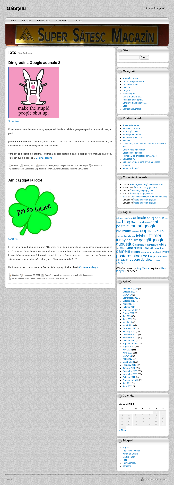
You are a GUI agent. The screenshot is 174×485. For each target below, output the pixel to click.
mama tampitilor (54, 169)
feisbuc (142, 236)
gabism (132, 240)
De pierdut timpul (81, 166)
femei (155, 235)
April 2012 (127, 359)
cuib (160, 231)
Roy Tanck (142, 268)
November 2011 (130, 374)
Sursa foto (13, 121)
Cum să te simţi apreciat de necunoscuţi (149, 197)
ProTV (146, 256)
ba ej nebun (155, 218)
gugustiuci (140, 244)
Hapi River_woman (132, 451)
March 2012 (128, 362)
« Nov (122, 430)
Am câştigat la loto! (25, 180)
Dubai (32, 278)
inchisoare (152, 244)
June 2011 (127, 386)
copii (145, 230)
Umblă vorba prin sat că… (135, 103)
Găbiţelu (16, 8)
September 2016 (130, 298)
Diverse (126, 87)
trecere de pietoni (142, 259)
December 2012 (130, 334)
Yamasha (127, 466)
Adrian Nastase (124, 218)
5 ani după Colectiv (132, 131)
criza (153, 231)
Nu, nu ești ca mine (131, 128)
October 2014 (129, 307)
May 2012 (127, 356)
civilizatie (123, 231)
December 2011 (130, 371)
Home (13, 20)
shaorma (73, 169)
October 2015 (129, 301)
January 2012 (129, 368)
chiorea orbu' (23, 278)
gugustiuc (125, 244)
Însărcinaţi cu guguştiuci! (145, 187)
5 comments (88, 275)
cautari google (18, 169)
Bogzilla (126, 448)
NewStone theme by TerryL (156, 479)
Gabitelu (15, 166)
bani (118, 222)
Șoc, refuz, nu (129, 159)
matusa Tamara (52, 278)
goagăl (145, 240)
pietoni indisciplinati (151, 252)
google (158, 240)
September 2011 (130, 380)
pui (155, 256)
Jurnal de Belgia (130, 454)
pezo (125, 197)
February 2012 (129, 365)
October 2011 (129, 377)
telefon (125, 259)
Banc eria (26, 20)
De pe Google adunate (63, 166)
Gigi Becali (39, 169)
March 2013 (128, 325)
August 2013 (128, 313)
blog (126, 221)
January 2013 (129, 331)
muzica (148, 247)
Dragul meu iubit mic (132, 153)
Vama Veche (83, 169)
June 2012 (128, 353)
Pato (125, 460)
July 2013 (127, 316)
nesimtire (159, 248)
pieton (135, 252)
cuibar (120, 236)
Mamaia (65, 169)
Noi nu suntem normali (69, 275)
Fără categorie (129, 94)
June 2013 (128, 319)
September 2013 (130, 310)
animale (139, 218)
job (117, 248)
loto (46, 169)
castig (14, 278)
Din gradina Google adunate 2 (34, 62)
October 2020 (129, 292)
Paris (62, 278)
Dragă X (126, 90)
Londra (38, 278)
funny (121, 240)
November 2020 (130, 289)
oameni (123, 251)
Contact (78, 20)
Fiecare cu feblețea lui (133, 137)
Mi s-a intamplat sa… (132, 97)
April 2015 (127, 304)
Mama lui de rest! (130, 168)
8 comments (97, 166)
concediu (135, 231)
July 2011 (127, 383)
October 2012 (129, 340)
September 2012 (130, 343)
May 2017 (127, 295)
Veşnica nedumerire (132, 109)
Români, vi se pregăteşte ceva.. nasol (140, 156)
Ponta (165, 251)
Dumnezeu (29, 169)
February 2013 (129, 328)
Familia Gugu (43, 20)
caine (147, 223)
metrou (138, 247)
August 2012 (128, 347)
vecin (158, 260)
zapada (120, 262)
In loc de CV (62, 20)
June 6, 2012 (29, 166)
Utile (125, 106)
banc (167, 218)
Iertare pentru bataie (132, 134)
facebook (129, 236)
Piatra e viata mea (131, 125)
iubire (163, 244)
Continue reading (45, 158)
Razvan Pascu (129, 463)
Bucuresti (138, 222)
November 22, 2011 (32, 275)
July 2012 (127, 350)
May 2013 (127, 322)
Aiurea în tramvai (46, 166)
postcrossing (128, 255)
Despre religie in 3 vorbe (134, 150)
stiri (118, 259)
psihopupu (70, 278)
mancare (126, 247)
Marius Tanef (129, 457)
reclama (162, 256)
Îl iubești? (127, 140)
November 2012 (130, 337)
